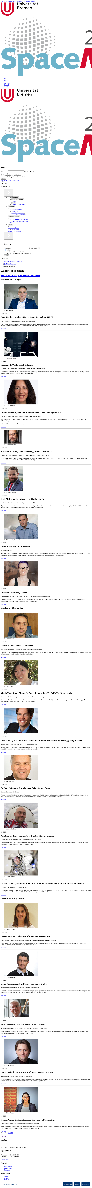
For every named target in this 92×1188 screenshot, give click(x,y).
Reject (77, 1184)
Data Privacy (8, 1168)
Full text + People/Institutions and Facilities (15, 177)
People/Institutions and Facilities (12, 175)
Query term (4, 171)
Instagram (7, 1178)
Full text (5, 173)
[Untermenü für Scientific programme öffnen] (24, 213)
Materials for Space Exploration (10, 180)
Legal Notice (8, 1166)
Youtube (6, 1176)
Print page (3, 1136)
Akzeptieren (85, 1184)
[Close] (8, 208)
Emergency (7, 1170)
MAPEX (10, 1133)
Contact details (5, 1159)
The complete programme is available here (20, 275)
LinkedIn (7, 1180)
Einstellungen (68, 1184)
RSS (2, 1134)
